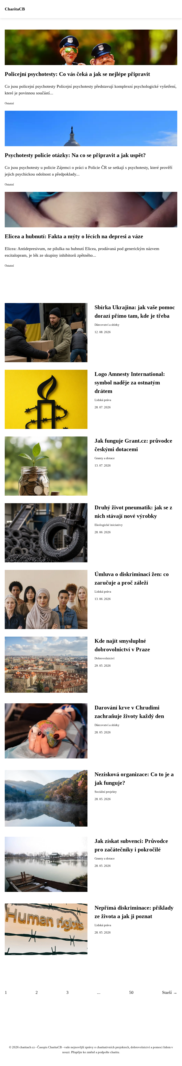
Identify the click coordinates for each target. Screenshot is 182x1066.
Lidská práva (103, 400)
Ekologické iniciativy (109, 525)
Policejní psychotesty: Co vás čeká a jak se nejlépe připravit (77, 74)
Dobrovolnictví (104, 658)
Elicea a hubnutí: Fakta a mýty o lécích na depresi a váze (74, 236)
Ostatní (9, 103)
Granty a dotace (105, 458)
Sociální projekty (106, 791)
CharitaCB (15, 9)
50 (131, 992)
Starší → (169, 992)
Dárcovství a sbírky (107, 324)
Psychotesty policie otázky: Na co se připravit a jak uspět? (75, 155)
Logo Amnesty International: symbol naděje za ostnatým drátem (130, 382)
